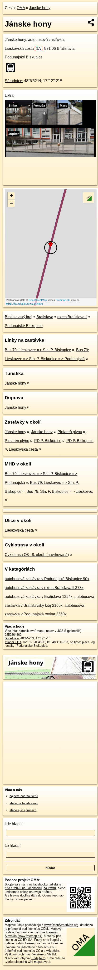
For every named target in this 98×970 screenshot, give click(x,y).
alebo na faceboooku (24, 803)
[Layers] (88, 197)
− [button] (11, 203)
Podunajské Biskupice (24, 326)
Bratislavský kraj (18, 317)
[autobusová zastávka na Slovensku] (12, 67)
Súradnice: (14, 81)
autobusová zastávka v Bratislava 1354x (39, 597)
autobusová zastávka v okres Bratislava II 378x (44, 588)
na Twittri (50, 888)
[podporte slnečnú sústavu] (50, 156)
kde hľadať (14, 824)
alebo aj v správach (23, 810)
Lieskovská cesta (23, 48)
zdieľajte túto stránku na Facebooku (33, 886)
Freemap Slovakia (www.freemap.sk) (31, 934)
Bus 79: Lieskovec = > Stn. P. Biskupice (38, 350)
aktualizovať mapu (31, 631)
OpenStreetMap (38, 300)
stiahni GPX (13, 642)
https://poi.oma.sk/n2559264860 (24, 304)
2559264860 (13, 634)
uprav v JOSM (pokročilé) (63, 631)
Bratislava (44, 317)
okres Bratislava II (72, 317)
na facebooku (38, 884)
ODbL (45, 928)
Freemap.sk (63, 300)
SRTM (51, 954)
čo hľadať (13, 846)
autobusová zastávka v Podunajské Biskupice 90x (47, 579)
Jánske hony (39, 8)
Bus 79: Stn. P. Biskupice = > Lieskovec (59, 491)
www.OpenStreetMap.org (61, 925)
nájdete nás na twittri (24, 796)
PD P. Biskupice (47, 441)
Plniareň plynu (70, 432)
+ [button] (11, 196)
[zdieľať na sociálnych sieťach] (91, 22)
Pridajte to (38, 958)
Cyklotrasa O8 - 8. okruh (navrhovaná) (37, 555)
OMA (21, 8)
